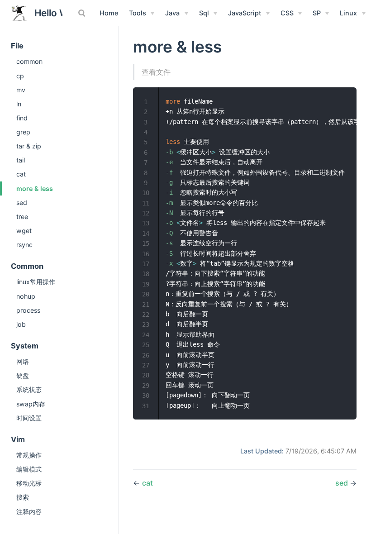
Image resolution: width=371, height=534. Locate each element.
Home (109, 13)
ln (18, 104)
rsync (24, 244)
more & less (34, 188)
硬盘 (22, 375)
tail (20, 160)
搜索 (22, 497)
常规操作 (29, 455)
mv (20, 90)
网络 (22, 361)
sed (21, 202)
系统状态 (29, 389)
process (28, 310)
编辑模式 (29, 469)
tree (22, 216)
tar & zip (28, 146)
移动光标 (29, 483)
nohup (25, 296)
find (22, 118)
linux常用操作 (35, 282)
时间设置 (29, 418)
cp (20, 76)
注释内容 (29, 511)
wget (24, 230)
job (21, 324)
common (29, 61)
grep (23, 132)
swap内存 (30, 404)
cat (21, 174)
